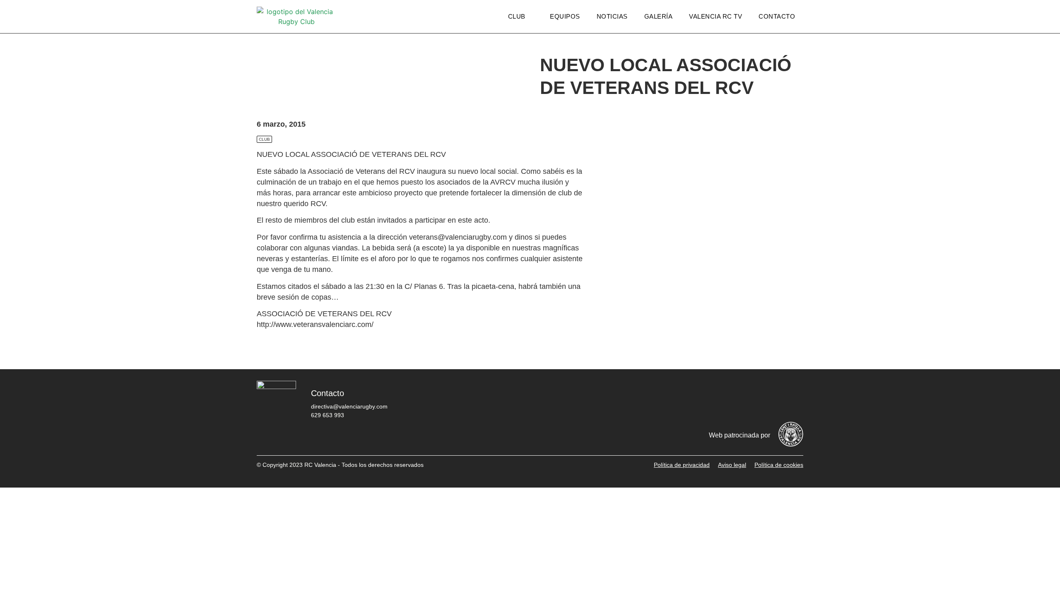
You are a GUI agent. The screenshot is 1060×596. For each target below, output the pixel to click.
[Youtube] (768, 399)
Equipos (565, 16)
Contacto (777, 16)
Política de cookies (778, 464)
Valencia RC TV (715, 16)
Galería (658, 16)
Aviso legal (732, 464)
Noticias (612, 16)
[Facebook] (693, 399)
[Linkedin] (793, 399)
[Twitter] (718, 399)
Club (516, 16)
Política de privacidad (682, 464)
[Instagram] (743, 399)
